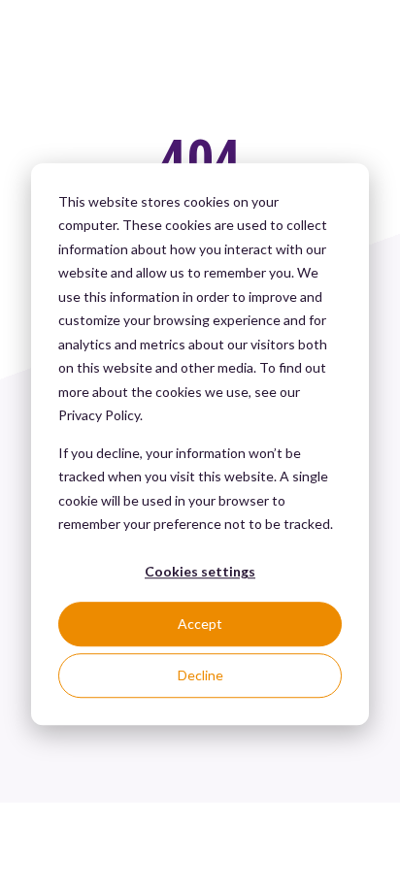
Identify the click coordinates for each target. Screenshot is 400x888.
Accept (200, 623)
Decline (200, 675)
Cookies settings (200, 572)
